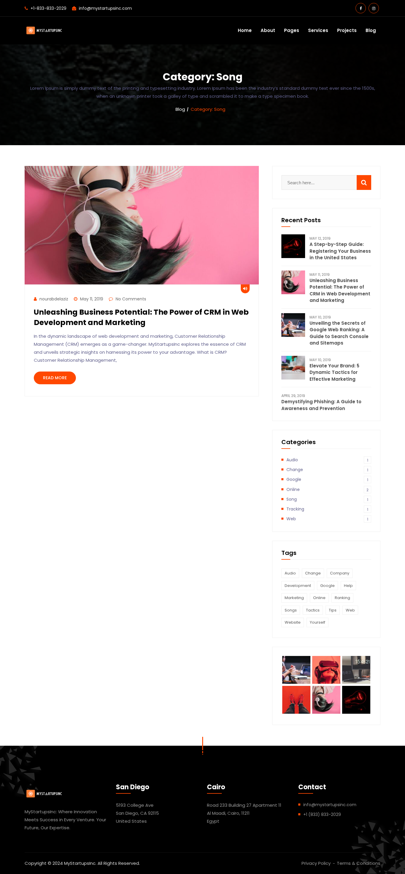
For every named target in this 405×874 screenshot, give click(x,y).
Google (327, 479)
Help (348, 585)
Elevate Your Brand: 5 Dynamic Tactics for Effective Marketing (334, 372)
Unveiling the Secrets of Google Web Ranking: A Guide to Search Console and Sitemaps (339, 333)
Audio (327, 460)
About (268, 30)
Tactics (313, 610)
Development (298, 585)
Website (293, 622)
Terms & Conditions (358, 863)
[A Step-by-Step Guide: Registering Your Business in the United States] (293, 246)
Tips (333, 610)
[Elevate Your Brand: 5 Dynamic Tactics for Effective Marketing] (293, 368)
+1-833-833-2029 (48, 8)
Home (245, 30)
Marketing (294, 598)
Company (339, 573)
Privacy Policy (316, 863)
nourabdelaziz (53, 299)
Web (327, 519)
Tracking (327, 509)
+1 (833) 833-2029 (322, 814)
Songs (291, 610)
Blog (371, 30)
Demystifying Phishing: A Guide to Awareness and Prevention (321, 405)
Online (327, 489)
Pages (291, 30)
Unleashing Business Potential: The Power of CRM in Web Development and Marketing (141, 317)
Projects (347, 30)
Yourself (317, 622)
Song (327, 499)
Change (327, 470)
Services (318, 30)
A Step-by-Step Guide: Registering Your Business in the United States (340, 251)
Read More (55, 378)
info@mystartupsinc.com (105, 8)
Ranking (342, 598)
